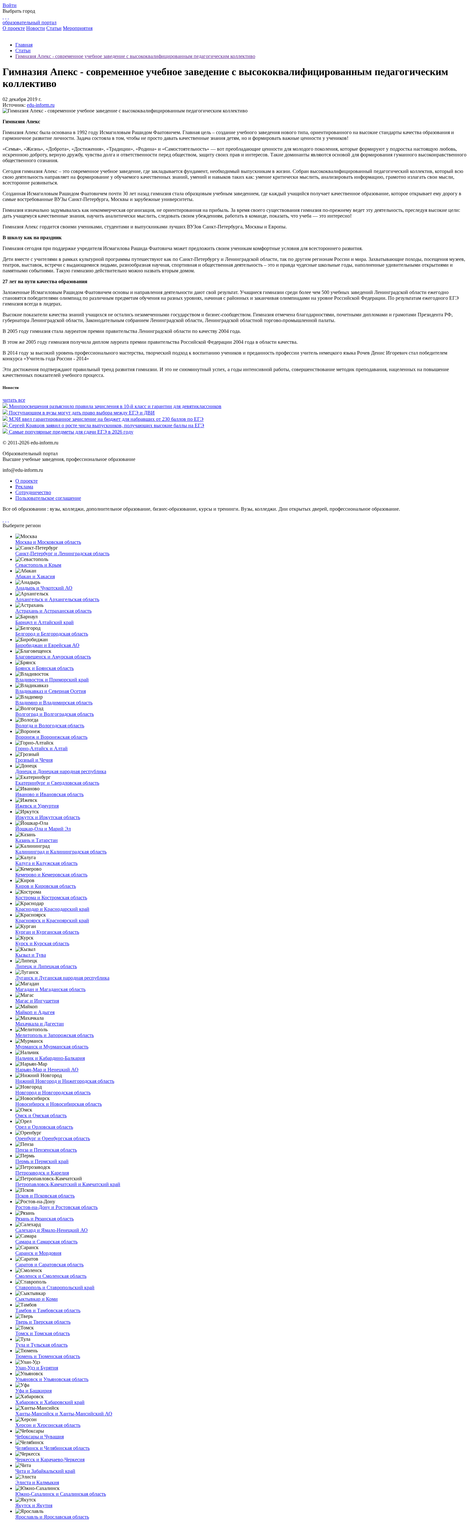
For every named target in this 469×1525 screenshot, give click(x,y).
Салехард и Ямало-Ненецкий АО (51, 1230)
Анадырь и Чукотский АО (43, 588)
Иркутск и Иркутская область (47, 817)
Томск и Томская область (42, 1333)
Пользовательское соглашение (48, 498)
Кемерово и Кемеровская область (51, 874)
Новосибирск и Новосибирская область (58, 1104)
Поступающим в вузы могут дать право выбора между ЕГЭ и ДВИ (82, 412)
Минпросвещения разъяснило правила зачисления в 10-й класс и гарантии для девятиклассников (115, 406)
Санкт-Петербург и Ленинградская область (62, 553)
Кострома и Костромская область (51, 897)
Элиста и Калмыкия (37, 1482)
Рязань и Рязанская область (44, 1218)
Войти (10, 5)
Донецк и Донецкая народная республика (60, 771)
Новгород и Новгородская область (53, 1092)
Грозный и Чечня (34, 760)
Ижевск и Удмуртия (37, 806)
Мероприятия (78, 28)
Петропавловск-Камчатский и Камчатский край (67, 1184)
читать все (14, 400)
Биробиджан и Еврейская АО (47, 645)
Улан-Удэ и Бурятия (36, 1367)
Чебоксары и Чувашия (39, 1436)
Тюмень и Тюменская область (47, 1356)
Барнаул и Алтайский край (44, 622)
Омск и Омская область (41, 1115)
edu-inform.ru (41, 105)
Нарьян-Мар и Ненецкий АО (46, 1069)
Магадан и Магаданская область (50, 989)
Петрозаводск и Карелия (42, 1173)
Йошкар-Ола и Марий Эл (43, 828)
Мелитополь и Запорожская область (54, 1035)
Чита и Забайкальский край (45, 1471)
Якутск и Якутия (33, 1505)
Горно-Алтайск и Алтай (41, 748)
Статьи (54, 28)
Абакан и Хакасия (35, 576)
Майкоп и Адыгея (35, 1012)
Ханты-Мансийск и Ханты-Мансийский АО (63, 1413)
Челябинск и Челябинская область (52, 1448)
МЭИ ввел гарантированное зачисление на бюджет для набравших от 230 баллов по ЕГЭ (106, 419)
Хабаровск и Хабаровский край (50, 1402)
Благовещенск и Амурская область (53, 656)
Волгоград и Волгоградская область (54, 714)
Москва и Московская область (48, 542)
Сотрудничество (33, 492)
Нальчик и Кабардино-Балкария (50, 1058)
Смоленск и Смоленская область (50, 1276)
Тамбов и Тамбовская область (47, 1310)
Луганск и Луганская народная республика (62, 978)
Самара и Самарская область (46, 1241)
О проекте (14, 28)
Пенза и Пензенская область (46, 1150)
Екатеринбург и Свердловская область (57, 783)
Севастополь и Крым (38, 565)
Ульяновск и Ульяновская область (51, 1379)
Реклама (24, 486)
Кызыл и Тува (30, 955)
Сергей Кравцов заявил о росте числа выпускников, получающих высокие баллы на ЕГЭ (106, 425)
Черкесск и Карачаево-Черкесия (50, 1459)
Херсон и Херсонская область (47, 1425)
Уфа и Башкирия (33, 1390)
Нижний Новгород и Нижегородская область (64, 1081)
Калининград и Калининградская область (61, 851)
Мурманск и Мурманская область (51, 1046)
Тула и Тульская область (41, 1345)
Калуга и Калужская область (46, 863)
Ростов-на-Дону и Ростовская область (56, 1207)
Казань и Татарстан (36, 840)
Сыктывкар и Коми (36, 1299)
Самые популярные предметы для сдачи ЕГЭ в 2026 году (71, 432)
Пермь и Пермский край (42, 1161)
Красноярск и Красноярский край (52, 920)
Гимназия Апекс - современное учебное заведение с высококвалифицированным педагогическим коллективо (135, 56)
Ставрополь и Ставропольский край (54, 1287)
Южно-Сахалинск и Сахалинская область (60, 1494)
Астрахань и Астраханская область (53, 611)
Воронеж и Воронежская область (51, 737)
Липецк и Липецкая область (46, 966)
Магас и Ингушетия (37, 1000)
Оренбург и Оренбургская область (52, 1138)
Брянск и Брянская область (44, 668)
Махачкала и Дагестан (39, 1023)
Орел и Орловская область (44, 1127)
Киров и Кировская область (45, 886)
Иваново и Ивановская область (49, 794)
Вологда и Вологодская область (49, 725)
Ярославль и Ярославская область (52, 1517)
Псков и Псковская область (45, 1195)
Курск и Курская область (42, 943)
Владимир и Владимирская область (54, 702)
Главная (24, 44)
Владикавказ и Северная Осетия (50, 691)
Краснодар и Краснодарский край (52, 909)
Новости (35, 28)
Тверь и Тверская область (43, 1322)
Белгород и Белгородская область (51, 634)
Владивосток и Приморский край (52, 679)
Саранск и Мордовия (38, 1253)
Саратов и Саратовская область (49, 1264)
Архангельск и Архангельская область (57, 599)
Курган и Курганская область (47, 932)
